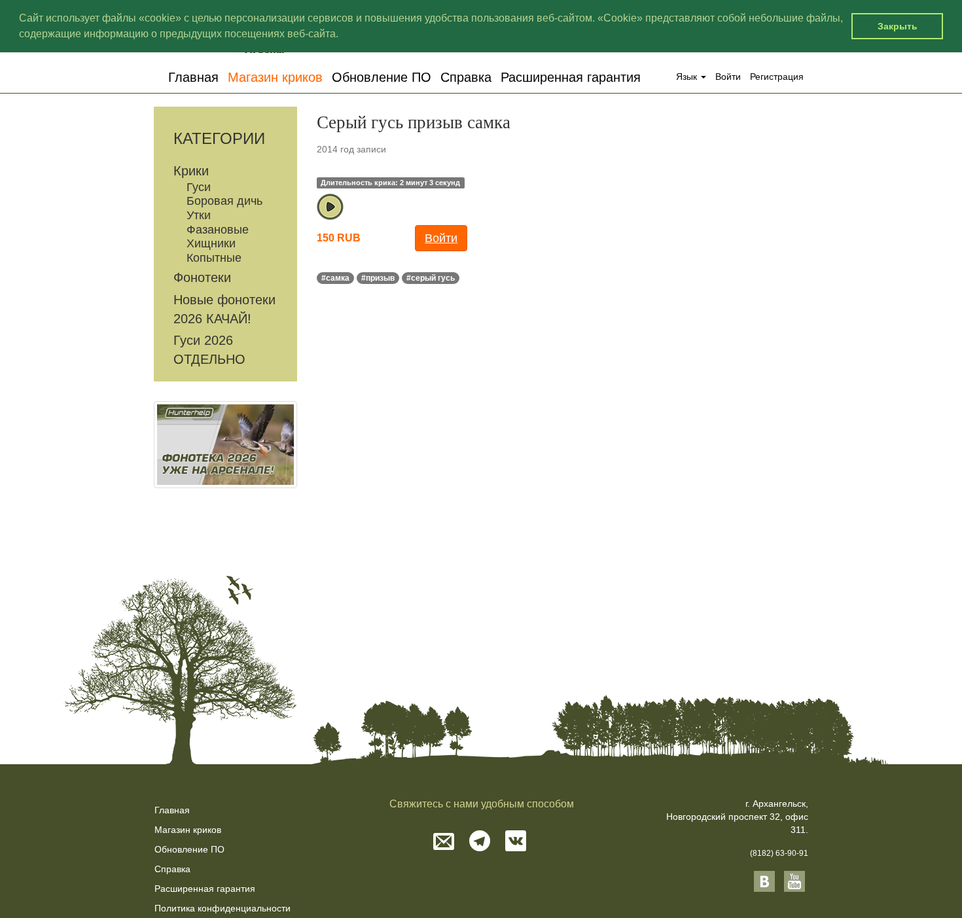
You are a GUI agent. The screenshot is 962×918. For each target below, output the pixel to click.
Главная (193, 76)
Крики (191, 171)
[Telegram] (479, 843)
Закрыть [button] (897, 26)
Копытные (214, 257)
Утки (199, 215)
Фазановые (218, 229)
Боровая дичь (224, 200)
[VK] (515, 843)
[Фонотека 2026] (225, 444)
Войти (728, 76)
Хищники (211, 243)
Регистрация (777, 76)
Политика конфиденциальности (222, 908)
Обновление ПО (381, 76)
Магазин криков (275, 76)
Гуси (199, 187)
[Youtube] (794, 880)
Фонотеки (202, 277)
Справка (465, 76)
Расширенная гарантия (571, 76)
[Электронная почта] (443, 843)
